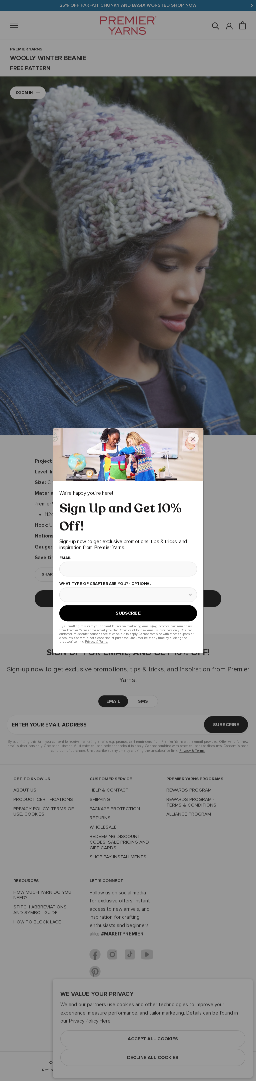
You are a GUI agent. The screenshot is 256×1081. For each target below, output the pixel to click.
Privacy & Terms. (96, 641)
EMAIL (65, 558)
